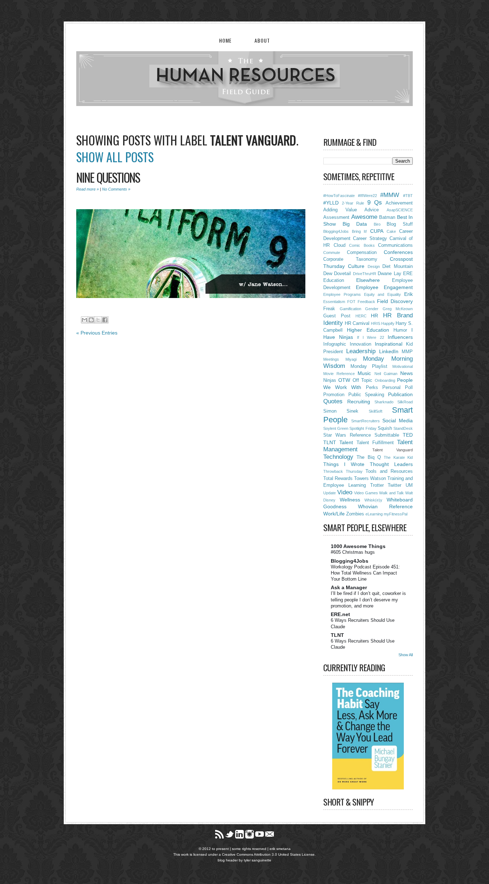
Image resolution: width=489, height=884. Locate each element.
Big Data (355, 224)
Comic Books (362, 245)
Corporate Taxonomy (350, 259)
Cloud (339, 245)
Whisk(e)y (373, 500)
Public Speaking (366, 394)
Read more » (87, 189)
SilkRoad (405, 402)
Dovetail (342, 273)
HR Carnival (357, 323)
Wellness (350, 500)
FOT (351, 301)
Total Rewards (338, 478)
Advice (371, 209)
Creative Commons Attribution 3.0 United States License (268, 854)
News (406, 373)
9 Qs (374, 202)
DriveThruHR (364, 274)
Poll (409, 387)
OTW (344, 380)
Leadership (361, 351)
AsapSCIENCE (400, 210)
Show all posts (115, 157)
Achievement (399, 203)
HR (374, 315)
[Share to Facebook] (104, 319)
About (262, 40)
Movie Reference (339, 373)
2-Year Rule (353, 203)
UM (409, 485)
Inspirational (388, 344)
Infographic (334, 344)
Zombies (355, 514)
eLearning (374, 514)
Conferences (398, 252)
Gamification (350, 309)
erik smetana (280, 849)
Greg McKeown (398, 309)
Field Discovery (395, 301)
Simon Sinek (340, 411)
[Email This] (84, 319)
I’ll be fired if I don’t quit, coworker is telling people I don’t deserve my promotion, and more (368, 600)
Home (225, 40)
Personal (391, 387)
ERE (408, 273)
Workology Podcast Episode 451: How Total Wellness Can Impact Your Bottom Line (365, 573)
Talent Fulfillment (375, 442)
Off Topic (362, 380)
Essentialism (334, 301)
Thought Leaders (391, 464)
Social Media (397, 420)
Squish (385, 428)
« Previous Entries (96, 333)
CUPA (376, 231)
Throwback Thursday (343, 471)
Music (364, 373)
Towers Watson (370, 478)
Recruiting (358, 401)
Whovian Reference (385, 506)
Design (374, 266)
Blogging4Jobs (336, 231)
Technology (338, 456)
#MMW (389, 195)
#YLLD (331, 203)
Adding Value (340, 209)
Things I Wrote (343, 464)
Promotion (333, 394)
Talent (346, 442)
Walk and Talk (391, 493)
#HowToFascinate (339, 195)
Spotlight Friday (362, 428)
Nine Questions (108, 177)
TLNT (329, 442)
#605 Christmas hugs (353, 552)
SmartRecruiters (365, 421)
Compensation (362, 252)
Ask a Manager (349, 587)
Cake (391, 231)
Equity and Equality (382, 294)
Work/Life (334, 514)
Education (333, 280)
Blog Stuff (400, 224)
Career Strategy (370, 238)
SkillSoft (375, 411)
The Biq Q (369, 457)
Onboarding (385, 380)
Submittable (386, 435)
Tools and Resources (389, 471)
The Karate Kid (398, 457)
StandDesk (403, 428)
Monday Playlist (368, 366)
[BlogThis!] (91, 319)
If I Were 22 (370, 337)
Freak (329, 308)
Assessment (336, 217)
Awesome (364, 216)
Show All (405, 655)
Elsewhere (368, 280)
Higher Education (368, 330)
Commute (331, 252)
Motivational (402, 366)
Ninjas (329, 380)
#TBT (408, 195)
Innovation (360, 344)
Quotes (333, 401)
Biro (377, 224)
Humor (400, 330)
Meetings (331, 359)
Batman (387, 217)
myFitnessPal (395, 514)
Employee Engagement (384, 287)
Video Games (366, 493)
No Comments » (116, 189)
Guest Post (336, 315)
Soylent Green (335, 428)
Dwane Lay (389, 273)
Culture (356, 266)
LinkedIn (388, 351)
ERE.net (340, 614)
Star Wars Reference (347, 435)
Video (344, 492)
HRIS (375, 323)
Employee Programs (342, 294)
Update (329, 493)
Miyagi (351, 359)
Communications (395, 245)
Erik (408, 294)
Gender (371, 309)
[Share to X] (98, 319)
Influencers (400, 337)
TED (408, 435)
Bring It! (359, 231)
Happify (387, 323)
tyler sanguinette (257, 860)
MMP (407, 351)
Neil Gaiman (385, 373)
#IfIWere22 (367, 195)
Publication (400, 394)
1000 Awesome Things (358, 546)
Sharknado (383, 402)
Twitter (394, 485)
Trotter (377, 485)
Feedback (366, 301)
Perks (372, 387)
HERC (361, 316)
